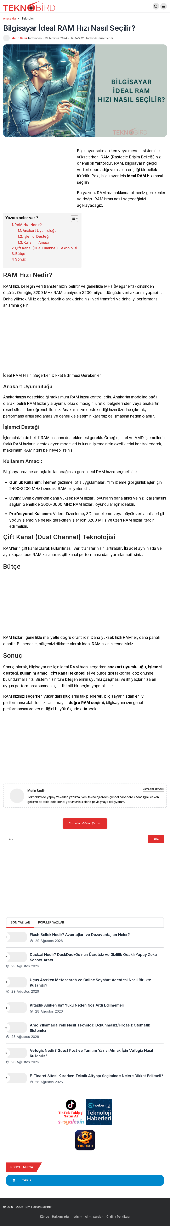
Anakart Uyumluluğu (40, 231)
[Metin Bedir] (19, 795)
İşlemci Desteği (36, 236)
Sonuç (20, 259)
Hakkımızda (60, 1216)
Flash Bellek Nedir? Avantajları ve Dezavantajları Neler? (80, 934)
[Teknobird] (29, 6)
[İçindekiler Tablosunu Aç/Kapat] (72, 218)
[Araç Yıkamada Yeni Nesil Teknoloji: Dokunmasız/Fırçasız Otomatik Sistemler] (16, 1027)
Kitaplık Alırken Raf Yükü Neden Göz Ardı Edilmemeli (77, 1005)
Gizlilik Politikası (118, 1216)
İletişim (77, 1216)
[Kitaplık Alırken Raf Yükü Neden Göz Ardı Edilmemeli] (16, 1007)
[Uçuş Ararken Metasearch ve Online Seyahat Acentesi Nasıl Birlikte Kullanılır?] (16, 982)
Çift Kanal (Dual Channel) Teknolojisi (46, 248)
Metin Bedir (19, 38)
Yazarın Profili (153, 789)
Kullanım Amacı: (37, 242)
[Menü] (163, 6)
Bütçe (20, 254)
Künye (44, 1216)
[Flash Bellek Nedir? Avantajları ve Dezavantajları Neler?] (16, 937)
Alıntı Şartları (94, 1216)
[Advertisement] (38, 177)
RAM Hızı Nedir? (28, 225)
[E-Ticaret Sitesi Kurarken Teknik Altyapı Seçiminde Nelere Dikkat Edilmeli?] (16, 1078)
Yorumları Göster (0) (82, 823)
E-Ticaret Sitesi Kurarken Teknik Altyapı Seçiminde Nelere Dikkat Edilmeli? (96, 1075)
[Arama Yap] (156, 6)
